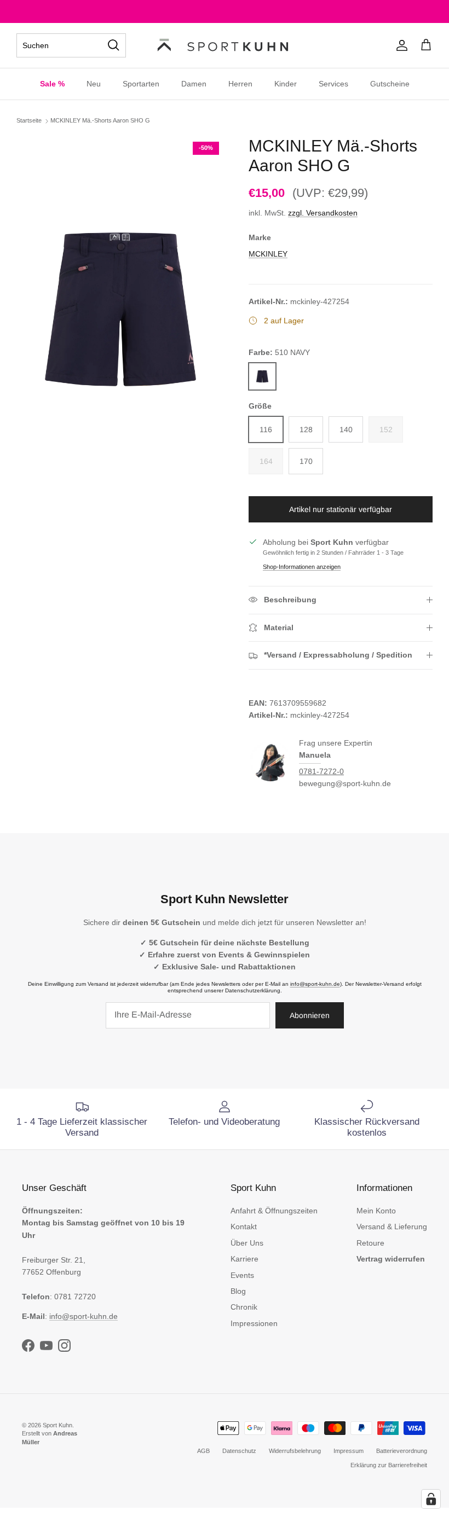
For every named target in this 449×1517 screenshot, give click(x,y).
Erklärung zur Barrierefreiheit (388, 1465)
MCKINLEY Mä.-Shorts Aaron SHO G (100, 120)
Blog (238, 1291)
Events (242, 1275)
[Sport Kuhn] (224, 45)
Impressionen (254, 1323)
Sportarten (141, 83)
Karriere (244, 1258)
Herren (240, 83)
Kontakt (244, 1226)
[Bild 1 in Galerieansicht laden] (120, 309)
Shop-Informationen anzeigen (302, 566)
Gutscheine (390, 83)
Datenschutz (239, 1451)
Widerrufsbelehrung (295, 1451)
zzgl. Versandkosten (323, 212)
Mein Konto (376, 1210)
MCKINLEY (268, 253)
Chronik (244, 1307)
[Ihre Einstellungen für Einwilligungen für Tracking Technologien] (431, 1499)
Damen (193, 83)
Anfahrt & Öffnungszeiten (274, 1210)
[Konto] (399, 45)
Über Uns (247, 1243)
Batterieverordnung (401, 1451)
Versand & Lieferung (391, 1226)
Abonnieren (310, 1015)
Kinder (285, 83)
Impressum (348, 1451)
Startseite (29, 120)
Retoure (370, 1243)
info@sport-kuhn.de (315, 984)
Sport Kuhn (57, 1425)
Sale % (52, 83)
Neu (94, 83)
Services (333, 83)
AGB (203, 1451)
